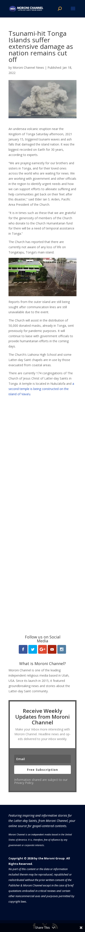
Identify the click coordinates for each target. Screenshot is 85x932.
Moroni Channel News (28, 67)
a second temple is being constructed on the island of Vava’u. (41, 388)
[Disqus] (42, 451)
